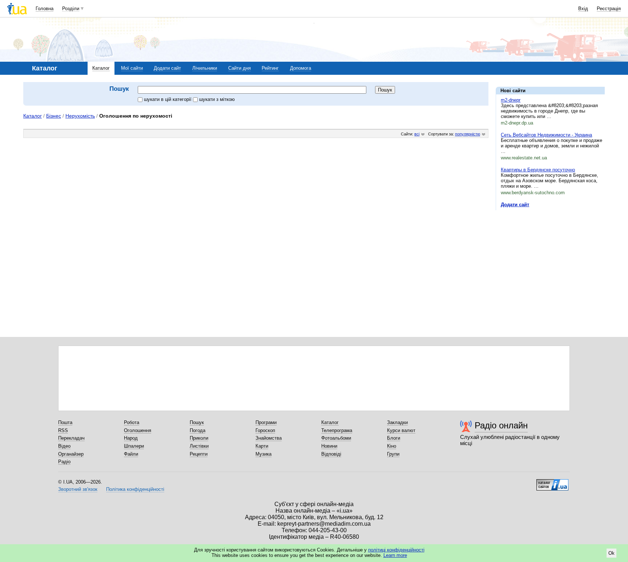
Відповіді (331, 454)
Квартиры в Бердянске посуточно (538, 169)
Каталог (101, 68)
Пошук (197, 422)
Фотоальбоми (336, 438)
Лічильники (204, 68)
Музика (263, 454)
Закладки (397, 422)
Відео (64, 446)
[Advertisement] (550, 260)
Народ (131, 438)
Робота (131, 422)
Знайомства (268, 438)
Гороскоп (265, 430)
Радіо (64, 461)
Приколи (199, 438)
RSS (63, 430)
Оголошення (137, 430)
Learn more (395, 555)
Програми (266, 422)
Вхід (583, 8)
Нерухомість (80, 116)
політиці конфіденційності (396, 550)
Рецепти (199, 454)
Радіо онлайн (501, 425)
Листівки (199, 446)
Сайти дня (239, 68)
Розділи (70, 8)
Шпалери (134, 446)
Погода (197, 430)
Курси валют (401, 430)
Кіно (391, 446)
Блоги (393, 438)
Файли (131, 454)
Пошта (65, 422)
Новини (329, 446)
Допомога (300, 68)
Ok (611, 553)
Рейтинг (270, 68)
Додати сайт (167, 68)
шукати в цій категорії (168, 99)
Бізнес (53, 116)
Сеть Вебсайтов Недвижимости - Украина (546, 135)
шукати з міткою (217, 99)
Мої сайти (132, 68)
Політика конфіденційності (135, 489)
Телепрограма (336, 430)
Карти (261, 446)
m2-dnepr (510, 100)
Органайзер (71, 454)
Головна (44, 8)
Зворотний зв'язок (77, 489)
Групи (393, 454)
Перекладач (71, 438)
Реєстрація (609, 8)
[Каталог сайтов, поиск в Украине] (552, 482)
